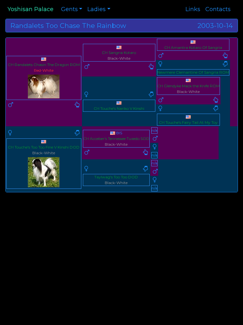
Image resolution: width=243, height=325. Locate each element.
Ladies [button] (96, 9)
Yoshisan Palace (30, 9)
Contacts (218, 9)
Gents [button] (69, 9)
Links (192, 9)
